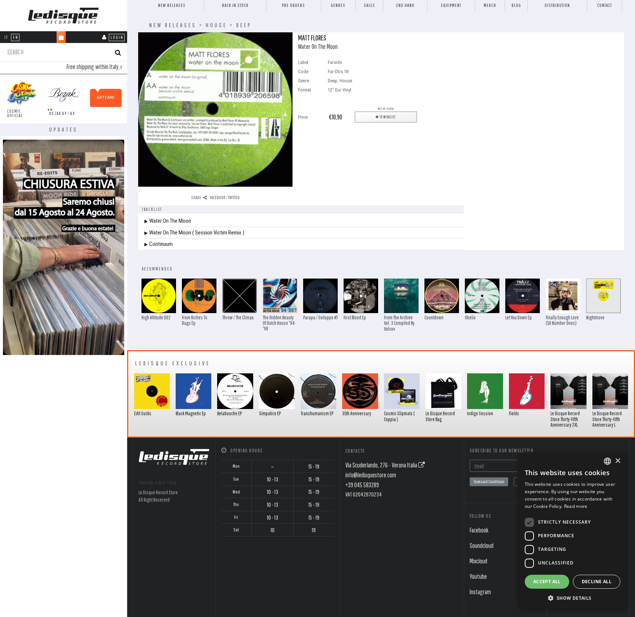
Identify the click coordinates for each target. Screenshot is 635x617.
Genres (338, 5)
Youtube (478, 576)
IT (6, 37)
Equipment (451, 5)
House (216, 25)
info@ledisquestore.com (370, 475)
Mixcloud (478, 561)
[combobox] (607, 461)
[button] (572, 597)
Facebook (217, 197)
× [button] (617, 461)
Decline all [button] (596, 581)
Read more (576, 506)
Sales (369, 5)
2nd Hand (405, 5)
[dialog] (572, 531)
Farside (335, 62)
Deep (244, 25)
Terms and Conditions (489, 481)
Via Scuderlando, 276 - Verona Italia (381, 465)
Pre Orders (293, 5)
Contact (604, 5)
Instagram (480, 592)
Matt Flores (312, 37)
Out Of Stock (386, 109)
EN (15, 37)
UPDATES (63, 129)
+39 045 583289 (362, 485)
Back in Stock (235, 5)
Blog (516, 5)
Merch (490, 5)
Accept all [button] (547, 581)
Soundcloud (482, 545)
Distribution (557, 5)
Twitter (234, 197)
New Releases (172, 5)
